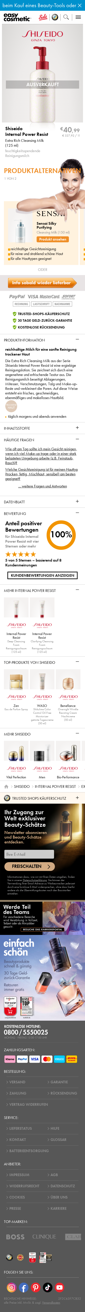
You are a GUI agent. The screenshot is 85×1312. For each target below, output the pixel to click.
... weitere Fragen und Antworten (42, 486)
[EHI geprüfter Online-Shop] (20, 1257)
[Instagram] (12, 1287)
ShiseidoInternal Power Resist (26, 131)
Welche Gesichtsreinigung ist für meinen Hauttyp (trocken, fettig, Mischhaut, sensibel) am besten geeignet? (41, 474)
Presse (15, 1208)
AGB (54, 1175)
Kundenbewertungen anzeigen (42, 575)
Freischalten (26, 866)
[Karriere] (42, 918)
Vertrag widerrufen (28, 1104)
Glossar (58, 1139)
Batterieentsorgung (29, 1151)
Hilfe (55, 1128)
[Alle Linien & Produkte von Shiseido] (42, 35)
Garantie (59, 1082)
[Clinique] (44, 1237)
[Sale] (43, 17)
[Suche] (66, 17)
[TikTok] (48, 1287)
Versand (17, 1082)
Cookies (17, 1197)
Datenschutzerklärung (35, 880)
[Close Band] (79, 5)
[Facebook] (24, 1287)
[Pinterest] (36, 1287)
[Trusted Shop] (54, 17)
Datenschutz (63, 1186)
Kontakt (17, 1139)
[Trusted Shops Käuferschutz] (9, 1257)
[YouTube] (60, 1287)
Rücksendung (64, 1093)
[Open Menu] (18, 17)
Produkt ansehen (52, 239)
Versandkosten (51, 1303)
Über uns (59, 1197)
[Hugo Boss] (15, 1237)
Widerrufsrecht (24, 1186)
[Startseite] (6, 786)
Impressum (19, 1175)
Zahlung (17, 1093)
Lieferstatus (20, 1128)
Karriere (58, 1208)
